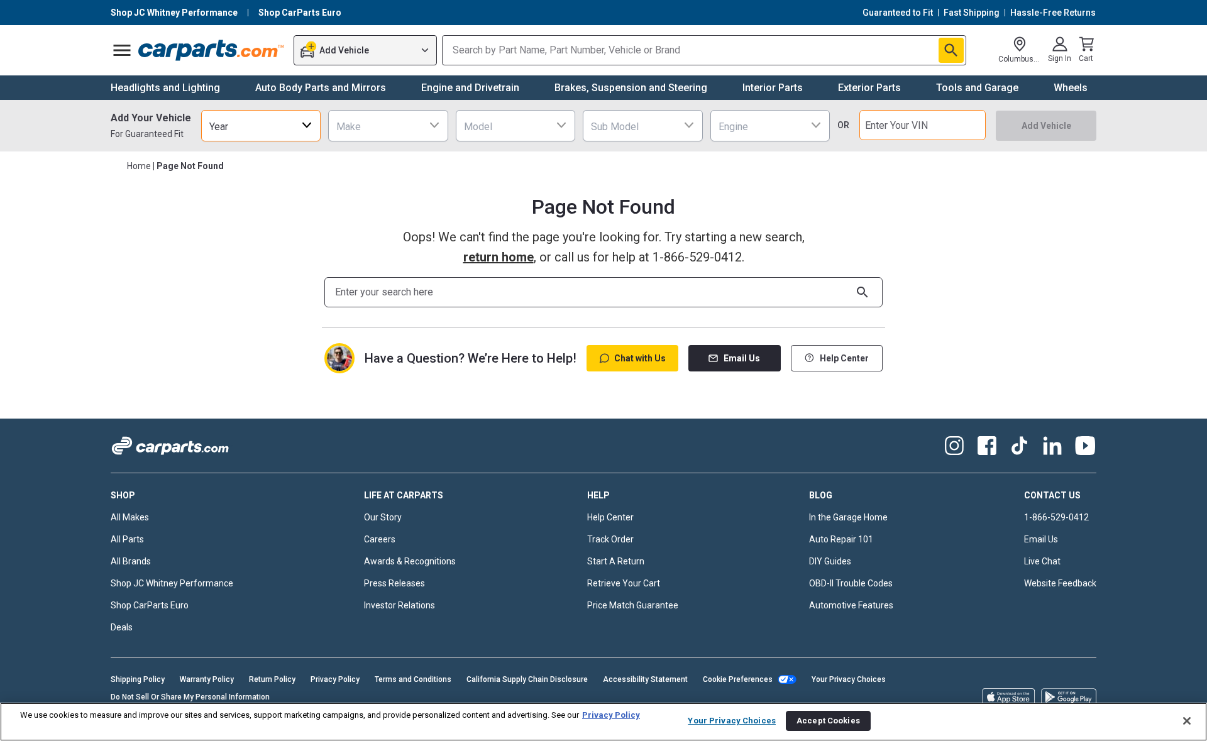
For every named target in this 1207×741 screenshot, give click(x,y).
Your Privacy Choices (849, 679)
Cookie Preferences (738, 679)
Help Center (844, 358)
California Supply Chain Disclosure (527, 679)
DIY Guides (830, 561)
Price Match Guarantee (632, 605)
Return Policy (272, 679)
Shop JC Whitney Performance (172, 583)
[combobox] (261, 125)
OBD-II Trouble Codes (851, 583)
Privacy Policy (335, 679)
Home (139, 166)
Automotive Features (851, 605)
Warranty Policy (207, 679)
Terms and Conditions (413, 679)
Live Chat (1042, 561)
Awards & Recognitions (410, 561)
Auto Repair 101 (841, 539)
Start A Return (615, 561)
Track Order (610, 539)
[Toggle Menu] (122, 50)
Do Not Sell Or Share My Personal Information (190, 697)
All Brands (131, 561)
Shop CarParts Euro (150, 605)
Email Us (742, 358)
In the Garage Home (848, 517)
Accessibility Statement (645, 679)
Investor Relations (399, 605)
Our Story (383, 517)
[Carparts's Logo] (211, 50)
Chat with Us (640, 358)
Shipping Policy (138, 679)
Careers (379, 539)
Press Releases (394, 583)
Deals (122, 627)
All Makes (130, 517)
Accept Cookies (828, 720)
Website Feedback (1060, 583)
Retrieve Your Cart (623, 583)
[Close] (1187, 721)
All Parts (127, 539)
